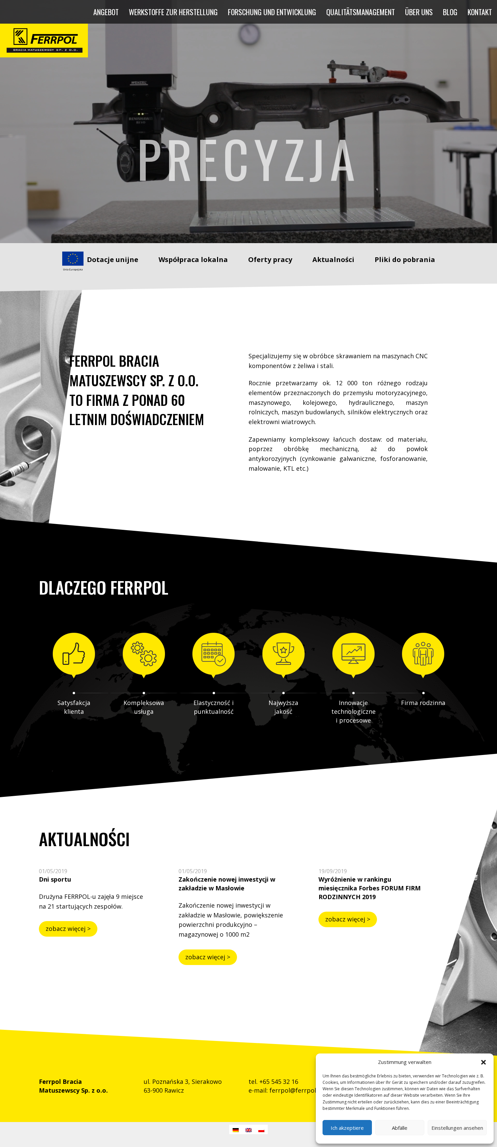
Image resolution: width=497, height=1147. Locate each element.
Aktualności (333, 259)
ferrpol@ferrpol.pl (296, 1090)
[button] (483, 1062)
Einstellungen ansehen (457, 1127)
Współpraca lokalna (193, 259)
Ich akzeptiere (347, 1127)
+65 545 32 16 (278, 1081)
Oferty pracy (270, 259)
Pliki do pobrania (405, 259)
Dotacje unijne (112, 259)
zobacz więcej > (68, 928)
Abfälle (399, 1127)
